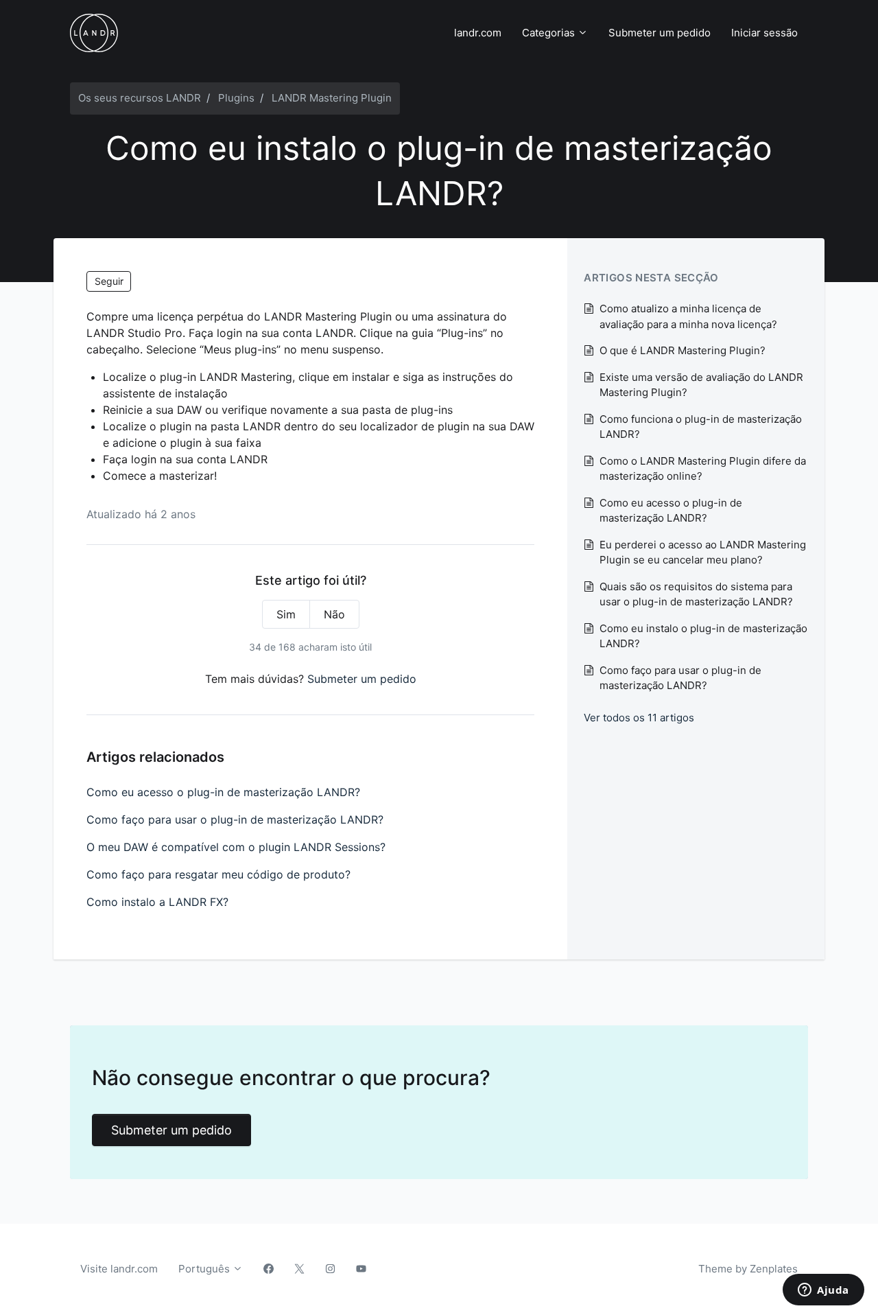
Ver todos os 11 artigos (639, 717)
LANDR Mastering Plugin (332, 97)
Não (334, 614)
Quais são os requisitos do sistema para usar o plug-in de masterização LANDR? (696, 594)
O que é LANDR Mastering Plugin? (683, 350)
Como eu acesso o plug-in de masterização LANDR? (223, 792)
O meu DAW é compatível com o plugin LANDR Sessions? (235, 847)
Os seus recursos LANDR (139, 97)
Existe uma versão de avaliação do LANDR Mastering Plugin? (701, 385)
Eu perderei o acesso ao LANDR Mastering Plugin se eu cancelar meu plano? (703, 552)
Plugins (236, 97)
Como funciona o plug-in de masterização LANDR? (701, 426)
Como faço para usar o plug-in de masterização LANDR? (234, 819)
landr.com (477, 32)
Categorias (550, 32)
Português (205, 1268)
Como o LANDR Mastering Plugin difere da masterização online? (703, 468)
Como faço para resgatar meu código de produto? (218, 874)
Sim (286, 614)
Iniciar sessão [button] (764, 32)
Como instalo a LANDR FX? (157, 902)
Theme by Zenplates (748, 1268)
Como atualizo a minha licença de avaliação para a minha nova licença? (688, 316)
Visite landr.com (119, 1268)
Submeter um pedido (659, 32)
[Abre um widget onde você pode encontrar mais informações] (823, 1291)
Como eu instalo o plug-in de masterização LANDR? (703, 636)
